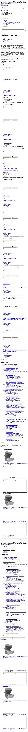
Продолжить (14, 79)
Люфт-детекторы (9, 375)
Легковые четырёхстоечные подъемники (15, 411)
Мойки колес (9, 439)
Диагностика (6, 370)
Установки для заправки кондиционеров (15, 383)
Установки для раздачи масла (12, 386)
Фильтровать (3, 446)
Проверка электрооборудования (13, 378)
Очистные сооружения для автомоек (14, 398)
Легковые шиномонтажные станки (13, 437)
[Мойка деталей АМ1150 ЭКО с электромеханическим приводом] (15, 471)
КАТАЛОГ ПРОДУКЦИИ (9, 23)
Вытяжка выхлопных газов (9, 369)
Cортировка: (3, 61)
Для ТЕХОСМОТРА (10, 373)
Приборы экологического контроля (13, 377)
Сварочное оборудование (8, 423)
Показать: (3, 62)
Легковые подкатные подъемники (13, 409)
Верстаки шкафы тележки (9, 364)
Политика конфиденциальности (13, 22)
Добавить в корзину (7, 90)
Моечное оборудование (8, 394)
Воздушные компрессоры (8, 365)
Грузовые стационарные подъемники (14, 404)
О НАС (4, 21)
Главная (5, 20)
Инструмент (6, 391)
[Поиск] (25, 30)
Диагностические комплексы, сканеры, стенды (16, 371)
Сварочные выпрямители (11, 425)
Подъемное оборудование (9, 399)
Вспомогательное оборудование (13, 430)
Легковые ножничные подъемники (13, 408)
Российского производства (12, 368)
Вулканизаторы (9, 432)
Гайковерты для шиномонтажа (12, 433)
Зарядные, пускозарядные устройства (11, 390)
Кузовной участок (10, 415)
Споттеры (8, 428)
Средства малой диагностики (12, 379)
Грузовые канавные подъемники (13, 400)
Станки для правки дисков (12, 440)
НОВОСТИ (5, 24)
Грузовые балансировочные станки (13, 434)
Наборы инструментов (11, 392)
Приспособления (9, 413)
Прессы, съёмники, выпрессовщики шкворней (16, 416)
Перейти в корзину (7, 79)
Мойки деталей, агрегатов (11, 397)
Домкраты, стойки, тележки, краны (13, 405)
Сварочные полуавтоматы (11, 426)
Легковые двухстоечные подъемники (14, 406)
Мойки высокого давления (12, 396)
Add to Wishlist (6, 91)
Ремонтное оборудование (8, 414)
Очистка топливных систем (12, 376)
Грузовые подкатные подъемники (13, 403)
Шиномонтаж (6, 429)
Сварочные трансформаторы (12, 427)
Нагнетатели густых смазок (12, 385)
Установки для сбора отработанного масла (15, 387)
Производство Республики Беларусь (14, 366)
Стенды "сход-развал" (10, 380)
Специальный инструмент (12, 393)
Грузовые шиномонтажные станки (13, 435)
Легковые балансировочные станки (14, 436)
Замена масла (6, 384)
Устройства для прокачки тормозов (13, 389)
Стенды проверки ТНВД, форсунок (14, 382)
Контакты (5, 26)
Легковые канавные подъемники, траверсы (15, 407)
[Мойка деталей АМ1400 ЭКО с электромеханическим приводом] (15, 457)
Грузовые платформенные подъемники (14, 401)
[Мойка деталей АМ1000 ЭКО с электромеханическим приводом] (15, 485)
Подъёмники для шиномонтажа (13, 412)
